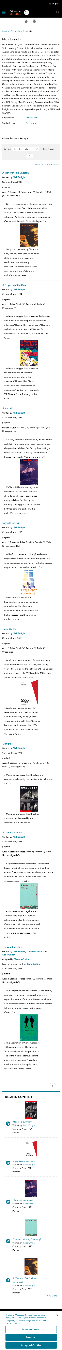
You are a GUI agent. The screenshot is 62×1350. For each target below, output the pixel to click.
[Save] (26, 21)
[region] (31, 1330)
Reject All (31, 1337)
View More (51, 1295)
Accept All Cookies (31, 1345)
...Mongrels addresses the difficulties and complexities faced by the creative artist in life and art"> (28, 799)
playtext (6, 187)
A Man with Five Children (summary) (25, 1280)
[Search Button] (57, 12)
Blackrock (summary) (23, 1200)
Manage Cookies (31, 1329)
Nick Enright (29, 1125)
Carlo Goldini (9, 954)
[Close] (57, 1315)
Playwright (15, 31)
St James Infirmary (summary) (27, 1239)
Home (4, 31)
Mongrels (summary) (22, 1121)
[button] (34, 21)
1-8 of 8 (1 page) (47, 149)
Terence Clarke (35, 951)
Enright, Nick (32, 117)
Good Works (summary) (24, 1161)
